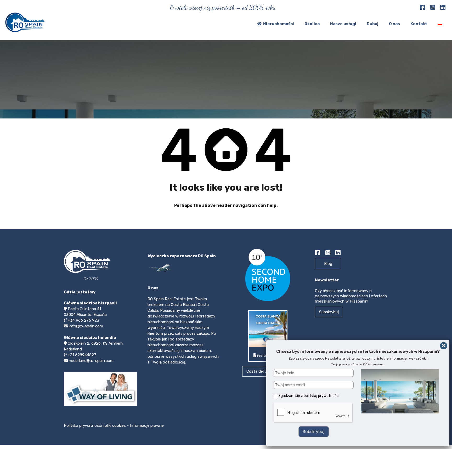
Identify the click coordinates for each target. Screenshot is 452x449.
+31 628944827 (82, 355)
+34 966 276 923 (83, 320)
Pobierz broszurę (269, 355)
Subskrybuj (329, 312)
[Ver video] (100, 405)
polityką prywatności (321, 396)
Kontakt (418, 23)
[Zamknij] (443, 345)
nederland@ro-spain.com (91, 360)
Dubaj (372, 23)
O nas (394, 23)
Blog (328, 263)
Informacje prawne (147, 425)
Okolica (312, 23)
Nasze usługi (343, 23)
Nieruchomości (278, 23)
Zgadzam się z (308, 396)
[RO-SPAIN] (24, 29)
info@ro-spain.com (86, 326)
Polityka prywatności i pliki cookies (95, 425)
